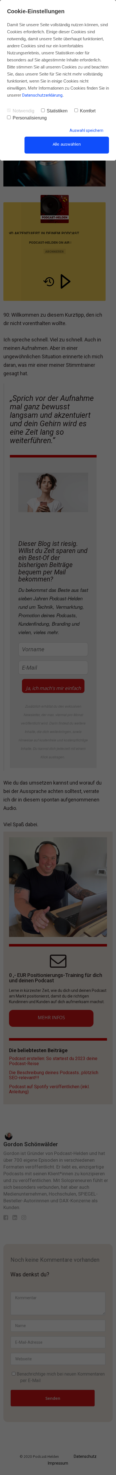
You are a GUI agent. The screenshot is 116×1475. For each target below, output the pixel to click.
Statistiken (57, 110)
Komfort (87, 110)
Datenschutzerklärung (42, 95)
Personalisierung (30, 117)
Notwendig (23, 110)
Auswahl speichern (86, 130)
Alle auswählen (67, 144)
